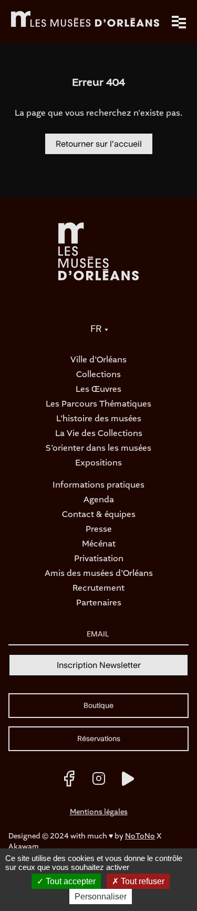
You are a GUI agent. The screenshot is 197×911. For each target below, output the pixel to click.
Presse (99, 529)
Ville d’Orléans (98, 360)
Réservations (98, 739)
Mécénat (99, 544)
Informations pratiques (98, 485)
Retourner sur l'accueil (99, 144)
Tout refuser (141, 881)
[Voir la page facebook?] (69, 778)
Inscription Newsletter (99, 665)
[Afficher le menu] (179, 22)
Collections (98, 375)
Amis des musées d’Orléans (99, 574)
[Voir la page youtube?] (128, 778)
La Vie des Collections (98, 434)
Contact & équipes (99, 515)
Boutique (98, 706)
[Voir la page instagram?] (98, 778)
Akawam (23, 847)
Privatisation (98, 559)
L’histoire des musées (98, 419)
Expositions (98, 463)
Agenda (99, 500)
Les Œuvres (98, 390)
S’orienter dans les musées (98, 448)
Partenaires (98, 603)
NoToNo (140, 836)
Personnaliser (101, 896)
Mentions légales (99, 812)
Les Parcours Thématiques (98, 404)
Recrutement (98, 588)
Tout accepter (70, 881)
